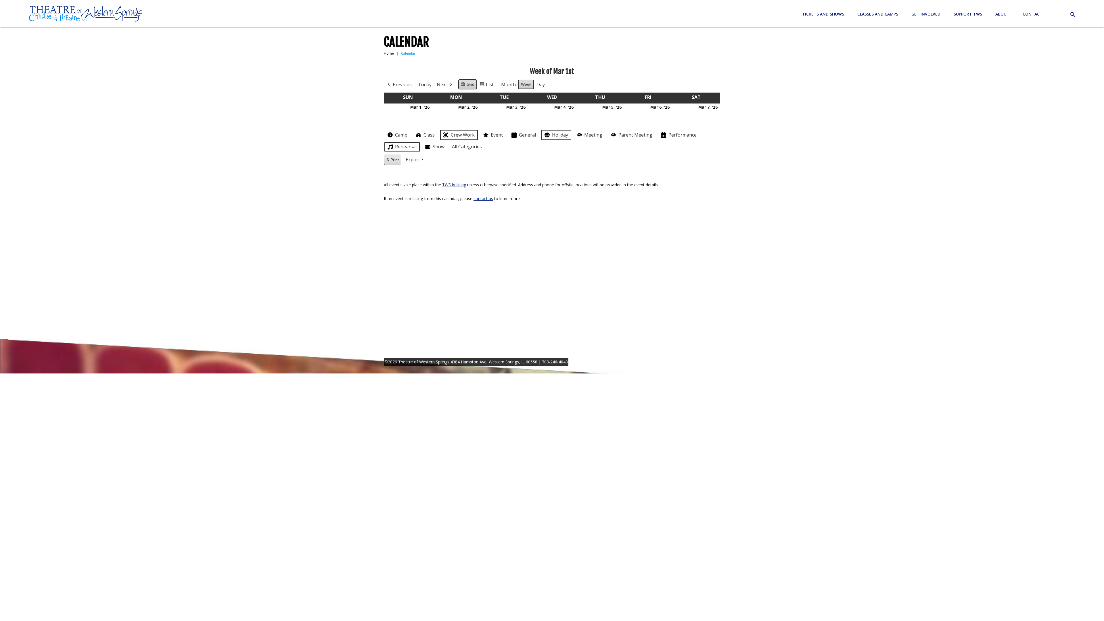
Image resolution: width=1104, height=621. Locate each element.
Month (508, 84)
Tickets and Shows (823, 14)
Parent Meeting (635, 135)
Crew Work (463, 135)
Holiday (560, 135)
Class (429, 135)
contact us (483, 198)
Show (438, 146)
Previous (402, 84)
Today (425, 84)
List (486, 85)
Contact (1032, 14)
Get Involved (925, 14)
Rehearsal (406, 146)
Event (497, 135)
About (1002, 14)
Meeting (593, 135)
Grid (467, 85)
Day (540, 84)
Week (526, 84)
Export (413, 159)
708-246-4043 (555, 362)
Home (389, 53)
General (527, 135)
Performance (682, 135)
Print (392, 161)
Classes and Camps (877, 14)
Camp (401, 135)
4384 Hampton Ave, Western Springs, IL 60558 (494, 362)
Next (442, 84)
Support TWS (968, 14)
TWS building (454, 184)
